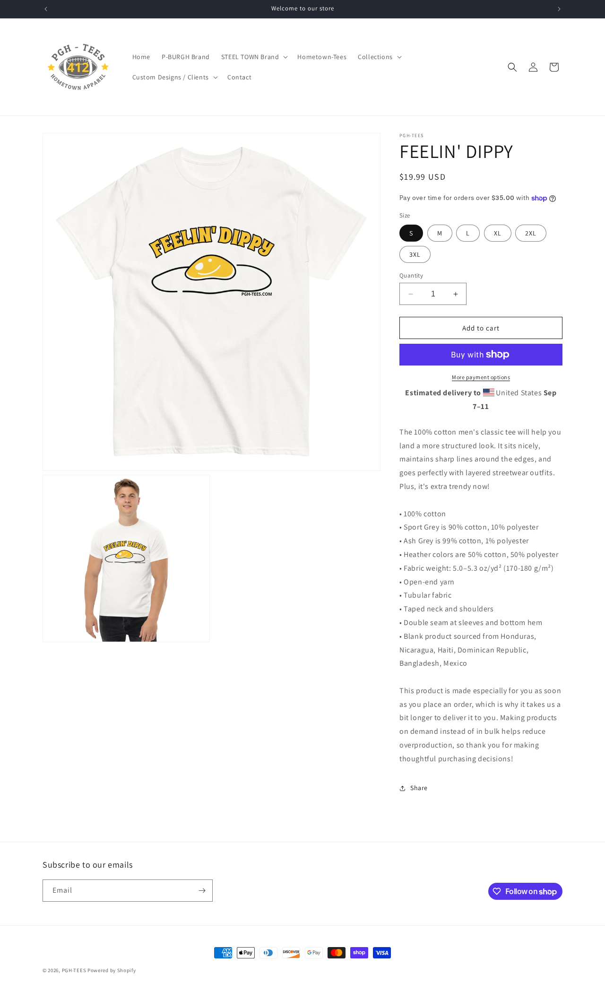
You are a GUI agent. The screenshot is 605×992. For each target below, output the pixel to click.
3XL (415, 254)
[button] (254, 57)
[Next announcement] (559, 9)
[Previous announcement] (45, 9)
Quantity (411, 275)
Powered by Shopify (111, 970)
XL (497, 233)
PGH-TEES (74, 970)
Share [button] (419, 787)
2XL (530, 233)
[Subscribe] (201, 890)
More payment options (481, 377)
